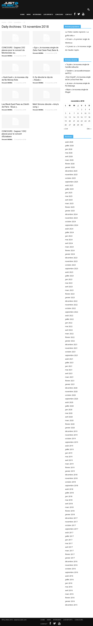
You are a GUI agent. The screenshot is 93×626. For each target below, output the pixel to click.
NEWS (29, 14)
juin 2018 (68, 496)
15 (78, 117)
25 (89, 121)
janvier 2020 (70, 427)
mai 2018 (68, 500)
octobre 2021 (70, 352)
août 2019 (69, 446)
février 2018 (69, 511)
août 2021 (69, 359)
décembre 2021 (71, 344)
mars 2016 (69, 594)
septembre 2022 (71, 312)
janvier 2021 (70, 384)
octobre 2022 (70, 308)
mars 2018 (69, 507)
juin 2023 (68, 279)
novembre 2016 (71, 565)
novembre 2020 (71, 391)
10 (85, 113)
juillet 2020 (69, 406)
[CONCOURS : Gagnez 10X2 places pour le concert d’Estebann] (15, 121)
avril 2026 (69, 156)
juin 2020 (68, 409)
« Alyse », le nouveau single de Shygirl (76, 91)
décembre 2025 (71, 171)
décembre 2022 (71, 301)
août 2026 (69, 142)
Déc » (89, 129)
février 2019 (69, 467)
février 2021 (69, 380)
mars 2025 (69, 203)
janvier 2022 (70, 341)
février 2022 (69, 337)
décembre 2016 (71, 561)
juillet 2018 (69, 493)
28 (74, 125)
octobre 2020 (70, 395)
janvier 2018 (70, 514)
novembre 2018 (71, 478)
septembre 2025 (71, 182)
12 (66, 117)
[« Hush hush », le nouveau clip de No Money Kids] (15, 67)
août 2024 (69, 229)
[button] (88, 10)
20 (70, 121)
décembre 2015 (71, 605)
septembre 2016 (71, 572)
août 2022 (69, 315)
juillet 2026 (69, 145)
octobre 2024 (70, 221)
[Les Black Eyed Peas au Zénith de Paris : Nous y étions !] (15, 94)
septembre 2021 (71, 355)
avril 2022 (69, 330)
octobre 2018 (70, 482)
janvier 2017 (70, 558)
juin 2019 (68, 453)
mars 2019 (69, 464)
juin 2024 (68, 236)
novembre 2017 (71, 522)
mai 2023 (68, 283)
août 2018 (69, 489)
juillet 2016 (69, 579)
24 (85, 121)
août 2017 (69, 532)
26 (66, 125)
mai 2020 (68, 413)
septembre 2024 (71, 225)
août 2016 (69, 576)
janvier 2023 (70, 297)
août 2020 (69, 402)
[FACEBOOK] (74, 14)
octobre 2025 (70, 178)
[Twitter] (54, 624)
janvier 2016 (70, 601)
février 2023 (69, 294)
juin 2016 (68, 583)
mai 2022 (68, 326)
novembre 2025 (71, 174)
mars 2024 (69, 247)
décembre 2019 (71, 431)
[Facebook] (50, 624)
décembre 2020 (71, 388)
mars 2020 (69, 420)
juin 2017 (68, 540)
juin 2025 (68, 192)
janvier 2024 (70, 254)
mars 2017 (69, 550)
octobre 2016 (70, 569)
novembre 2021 (71, 348)
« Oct (66, 129)
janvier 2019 (70, 471)
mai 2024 (68, 239)
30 (82, 125)
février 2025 (69, 207)
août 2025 (69, 185)
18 (89, 117)
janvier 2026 (70, 167)
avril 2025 (69, 200)
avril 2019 (69, 460)
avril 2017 (69, 547)
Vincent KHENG (7, 56)
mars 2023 (69, 290)
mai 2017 (68, 543)
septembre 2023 (71, 268)
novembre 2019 (71, 435)
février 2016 (69, 597)
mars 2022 (69, 333)
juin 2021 (68, 366)
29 (78, 125)
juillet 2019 (69, 449)
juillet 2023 (69, 276)
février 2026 (69, 163)
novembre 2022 (71, 305)
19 (66, 121)
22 (78, 121)
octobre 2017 (70, 525)
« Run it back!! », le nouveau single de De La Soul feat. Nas (78, 78)
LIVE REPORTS (48, 14)
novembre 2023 (71, 261)
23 (82, 121)
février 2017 (69, 554)
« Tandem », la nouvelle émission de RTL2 (77, 72)
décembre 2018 (71, 475)
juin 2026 (68, 149)
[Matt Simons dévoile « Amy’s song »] (46, 94)
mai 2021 (68, 370)
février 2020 (69, 424)
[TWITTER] (78, 14)
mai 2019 (68, 456)
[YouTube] (59, 624)
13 (70, 117)
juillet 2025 (69, 189)
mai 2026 (68, 153)
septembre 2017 (71, 529)
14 (74, 117)
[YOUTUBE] (83, 14)
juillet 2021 (69, 362)
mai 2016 (68, 587)
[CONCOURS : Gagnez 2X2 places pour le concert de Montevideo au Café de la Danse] (15, 38)
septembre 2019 (71, 442)
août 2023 (69, 272)
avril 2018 (69, 503)
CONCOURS (59, 14)
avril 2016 (69, 590)
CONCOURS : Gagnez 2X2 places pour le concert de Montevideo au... (13, 50)
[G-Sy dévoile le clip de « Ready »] (46, 67)
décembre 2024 (71, 214)
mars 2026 (69, 160)
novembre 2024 (71, 218)
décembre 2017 (71, 518)
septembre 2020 (71, 399)
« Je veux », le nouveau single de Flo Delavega (77, 84)
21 (74, 121)
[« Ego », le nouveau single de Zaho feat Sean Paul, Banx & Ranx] (46, 38)
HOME (22, 14)
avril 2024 (69, 243)
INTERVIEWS (37, 14)
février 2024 (69, 250)
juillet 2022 (69, 319)
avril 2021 (69, 373)
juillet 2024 (69, 232)
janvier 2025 (70, 211)
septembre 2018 (71, 485)
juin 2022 (68, 323)
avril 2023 (69, 286)
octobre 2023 (70, 265)
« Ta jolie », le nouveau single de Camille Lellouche (77, 66)
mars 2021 (69, 377)
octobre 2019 (70, 438)
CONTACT (68, 14)
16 (82, 117)
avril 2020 (69, 417)
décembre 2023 (71, 258)
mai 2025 (68, 196)
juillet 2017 (69, 536)
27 (70, 125)
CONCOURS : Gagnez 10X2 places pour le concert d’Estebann (14, 134)
